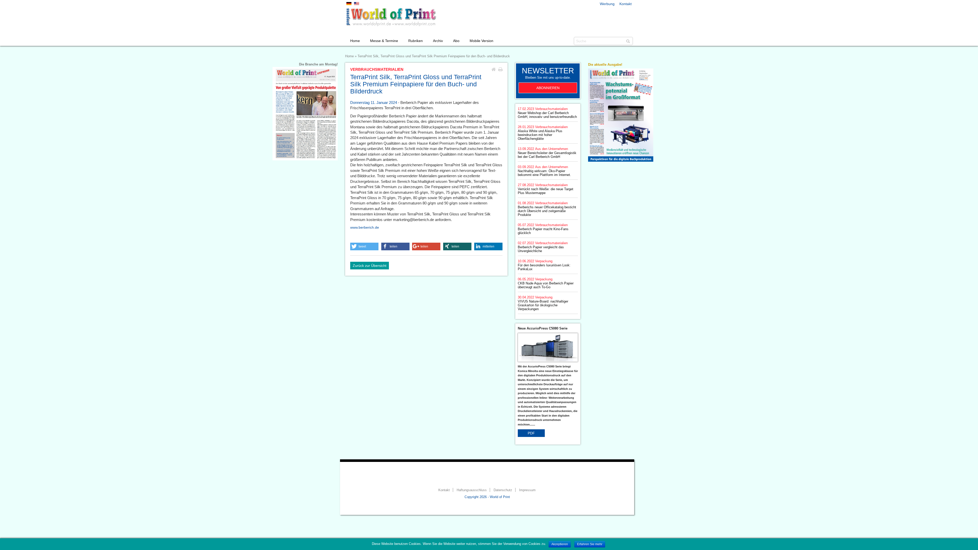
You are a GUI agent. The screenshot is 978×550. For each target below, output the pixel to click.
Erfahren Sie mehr (589, 544)
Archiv (438, 41)
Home (355, 41)
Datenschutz (503, 490)
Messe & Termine (384, 41)
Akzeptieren (559, 544)
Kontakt (625, 4)
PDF (531, 433)
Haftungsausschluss (472, 490)
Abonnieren (548, 88)
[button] (364, 246)
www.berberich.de (364, 227)
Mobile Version (481, 41)
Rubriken (415, 41)
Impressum (527, 490)
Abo (456, 41)
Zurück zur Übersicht (369, 266)
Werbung (607, 4)
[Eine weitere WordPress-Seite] (391, 17)
